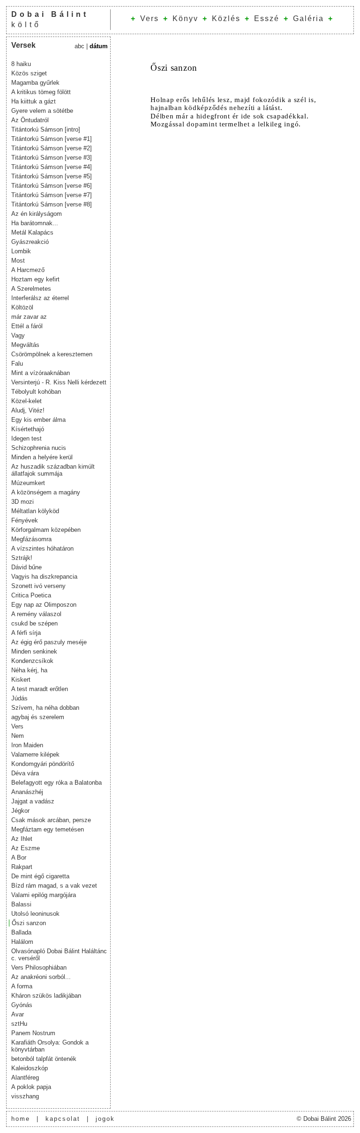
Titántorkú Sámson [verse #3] (51, 157)
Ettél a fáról (27, 326)
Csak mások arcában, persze (51, 820)
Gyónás (21, 1004)
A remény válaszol (36, 614)
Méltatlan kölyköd (35, 511)
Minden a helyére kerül (42, 457)
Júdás (19, 698)
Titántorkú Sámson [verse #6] (51, 185)
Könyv (185, 18)
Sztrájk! (21, 557)
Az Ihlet (21, 838)
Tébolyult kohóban (36, 391)
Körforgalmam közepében (46, 529)
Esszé (266, 18)
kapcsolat (62, 1118)
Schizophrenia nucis (38, 447)
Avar (17, 1014)
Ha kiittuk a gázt (33, 101)
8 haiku (21, 63)
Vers (149, 18)
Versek (23, 45)
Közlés (226, 18)
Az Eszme (25, 848)
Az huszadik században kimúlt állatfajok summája (53, 470)
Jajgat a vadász (32, 801)
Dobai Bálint (50, 14)
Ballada (21, 932)
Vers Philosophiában (39, 967)
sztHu (19, 1023)
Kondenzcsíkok (32, 660)
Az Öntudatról (30, 120)
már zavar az (29, 316)
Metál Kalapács (32, 232)
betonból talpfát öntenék (43, 1058)
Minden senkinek (34, 651)
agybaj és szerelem (37, 717)
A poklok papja (31, 1086)
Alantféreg (25, 1077)
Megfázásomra (31, 539)
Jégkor (20, 810)
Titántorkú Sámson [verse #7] (51, 195)
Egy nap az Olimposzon (43, 604)
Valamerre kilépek (35, 754)
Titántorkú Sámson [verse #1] (51, 138)
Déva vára (25, 773)
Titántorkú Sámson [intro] (45, 129)
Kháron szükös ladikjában (46, 995)
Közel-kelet (26, 401)
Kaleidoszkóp (29, 1068)
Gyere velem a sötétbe (42, 110)
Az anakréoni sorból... (41, 976)
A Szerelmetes (31, 288)
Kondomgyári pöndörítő (42, 763)
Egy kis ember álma (38, 419)
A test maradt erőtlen (39, 688)
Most (18, 260)
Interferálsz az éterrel (40, 298)
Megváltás (25, 344)
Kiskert (20, 679)
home (20, 1118)
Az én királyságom (36, 213)
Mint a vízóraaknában (40, 372)
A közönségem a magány (45, 492)
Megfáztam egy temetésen (47, 829)
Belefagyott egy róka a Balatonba (56, 782)
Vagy (18, 335)
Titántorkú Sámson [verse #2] (51, 148)
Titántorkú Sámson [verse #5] (51, 176)
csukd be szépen (34, 623)
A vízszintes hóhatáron (42, 548)
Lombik (21, 251)
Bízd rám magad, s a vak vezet (54, 885)
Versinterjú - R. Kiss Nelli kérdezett (58, 382)
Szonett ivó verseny (38, 585)
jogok (105, 1118)
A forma (21, 986)
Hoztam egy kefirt (35, 279)
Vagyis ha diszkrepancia (44, 576)
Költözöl (22, 307)
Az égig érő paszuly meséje (49, 642)
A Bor (18, 857)
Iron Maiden (27, 745)
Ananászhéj (27, 791)
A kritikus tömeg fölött (41, 92)
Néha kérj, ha (29, 670)
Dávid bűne (26, 567)
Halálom (22, 941)
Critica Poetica (31, 595)
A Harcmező (28, 269)
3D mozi (22, 501)
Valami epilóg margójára (43, 894)
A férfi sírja (26, 632)
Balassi (21, 904)
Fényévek (24, 520)
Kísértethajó (27, 429)
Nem (17, 735)
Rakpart (21, 866)
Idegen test (26, 438)
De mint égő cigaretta (40, 876)
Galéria (308, 18)
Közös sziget (29, 73)
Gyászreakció (30, 241)
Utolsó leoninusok (35, 913)
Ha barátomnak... (34, 223)
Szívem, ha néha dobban (45, 707)
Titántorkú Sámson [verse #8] (51, 204)
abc (79, 46)
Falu (17, 363)
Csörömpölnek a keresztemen (51, 354)
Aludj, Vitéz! (28, 410)
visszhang (25, 1096)
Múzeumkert (28, 482)
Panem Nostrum (33, 1033)
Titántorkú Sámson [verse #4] (51, 166)
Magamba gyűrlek (35, 82)
